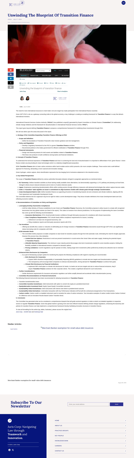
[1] (68, 122)
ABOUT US (58, 425)
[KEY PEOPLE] (125, 436)
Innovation (15, 438)
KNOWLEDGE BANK (61, 441)
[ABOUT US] (125, 426)
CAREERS (58, 446)
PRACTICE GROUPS (61, 430)
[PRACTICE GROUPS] (125, 431)
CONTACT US (59, 451)
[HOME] (125, 421)
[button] (11, 70)
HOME (57, 420)
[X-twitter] (13, 450)
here (70, 309)
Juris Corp (19, 312)
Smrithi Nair (27, 312)
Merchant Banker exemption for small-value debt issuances (29, 380)
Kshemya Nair (38, 312)
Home (9, 22)
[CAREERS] (125, 446)
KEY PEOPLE (59, 435)
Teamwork (15, 434)
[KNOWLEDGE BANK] (125, 441)
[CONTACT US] (125, 451)
